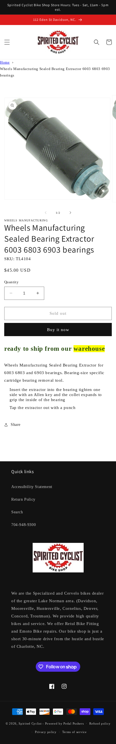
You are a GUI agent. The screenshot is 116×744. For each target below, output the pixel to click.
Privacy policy (46, 732)
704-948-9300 (23, 525)
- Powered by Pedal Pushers (63, 723)
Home (5, 62)
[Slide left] (45, 212)
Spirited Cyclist (30, 723)
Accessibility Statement (31, 487)
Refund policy (99, 723)
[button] (7, 42)
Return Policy (23, 499)
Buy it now (58, 329)
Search (17, 512)
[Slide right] (70, 212)
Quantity (11, 282)
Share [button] (16, 424)
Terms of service (74, 732)
